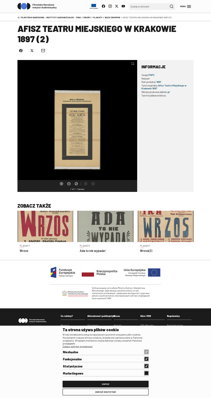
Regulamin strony (175, 325)
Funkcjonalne (72, 359)
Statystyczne (73, 366)
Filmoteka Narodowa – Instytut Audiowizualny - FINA (51, 17)
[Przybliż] (61, 183)
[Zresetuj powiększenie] (76, 183)
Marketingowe (73, 373)
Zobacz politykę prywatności (78, 346)
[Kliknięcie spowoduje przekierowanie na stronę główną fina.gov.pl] (37, 6)
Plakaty (97, 17)
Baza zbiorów (112, 17)
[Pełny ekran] (133, 63)
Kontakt (118, 325)
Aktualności (92, 325)
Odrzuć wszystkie (105, 392)
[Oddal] (69, 183)
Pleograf (65, 325)
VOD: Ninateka (147, 325)
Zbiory (87, 17)
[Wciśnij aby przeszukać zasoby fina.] (171, 6)
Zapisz (105, 384)
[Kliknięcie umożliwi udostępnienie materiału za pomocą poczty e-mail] (43, 50)
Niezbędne (70, 352)
